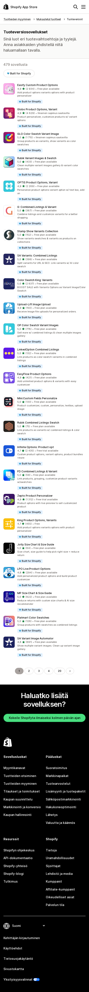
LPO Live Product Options (34, 568)
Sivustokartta (13, 969)
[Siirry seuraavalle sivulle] (70, 671)
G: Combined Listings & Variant (36, 207)
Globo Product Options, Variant (37, 109)
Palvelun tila (55, 905)
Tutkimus (10, 881)
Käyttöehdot (12, 948)
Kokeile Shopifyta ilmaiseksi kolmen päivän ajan (44, 718)
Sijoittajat (53, 866)
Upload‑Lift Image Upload (34, 304)
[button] (44, 93)
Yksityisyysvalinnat (17, 979)
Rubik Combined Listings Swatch (38, 422)
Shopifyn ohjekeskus (19, 850)
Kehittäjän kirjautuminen (21, 938)
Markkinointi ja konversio (22, 807)
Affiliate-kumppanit (60, 889)
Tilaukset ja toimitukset (21, 791)
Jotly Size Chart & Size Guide (35, 544)
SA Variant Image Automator (35, 638)
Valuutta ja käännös (60, 823)
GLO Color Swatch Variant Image (38, 133)
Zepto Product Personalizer (35, 495)
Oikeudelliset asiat (60, 897)
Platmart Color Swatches (33, 617)
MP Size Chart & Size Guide (34, 593)
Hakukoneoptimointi (61, 807)
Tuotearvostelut (58, 783)
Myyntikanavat (14, 768)
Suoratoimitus (56, 768)
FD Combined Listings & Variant (37, 471)
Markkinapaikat (57, 776)
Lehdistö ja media (59, 873)
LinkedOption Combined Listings (38, 349)
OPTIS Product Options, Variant (37, 182)
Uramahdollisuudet (60, 858)
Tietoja (51, 850)
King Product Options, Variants (37, 520)
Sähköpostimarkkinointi (63, 799)
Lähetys (52, 815)
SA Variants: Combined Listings (37, 255)
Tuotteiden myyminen (20, 783)
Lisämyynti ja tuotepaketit (66, 791)
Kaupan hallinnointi (17, 815)
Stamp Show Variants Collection (37, 231)
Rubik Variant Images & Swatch (36, 158)
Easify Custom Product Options (37, 85)
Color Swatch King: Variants (34, 280)
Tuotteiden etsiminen (19, 776)
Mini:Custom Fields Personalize (37, 398)
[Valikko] (83, 7)
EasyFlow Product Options (34, 374)
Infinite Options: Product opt (35, 447)
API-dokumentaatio (18, 858)
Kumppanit (54, 881)
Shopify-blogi (13, 873)
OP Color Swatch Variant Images (38, 325)
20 (59, 671)
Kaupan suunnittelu (18, 799)
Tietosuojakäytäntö (18, 958)
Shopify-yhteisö (15, 866)
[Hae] (75, 7)
